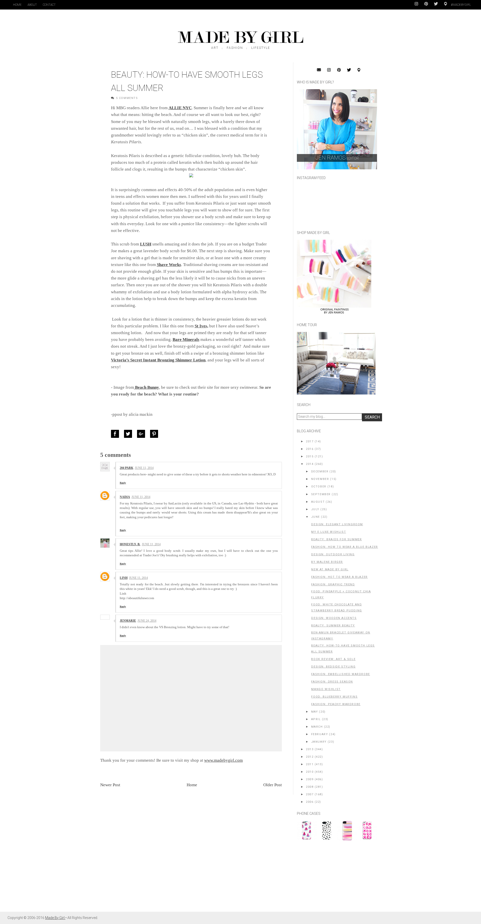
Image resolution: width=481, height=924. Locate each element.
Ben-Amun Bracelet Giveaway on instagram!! (340, 635)
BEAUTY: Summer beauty (333, 625)
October (318, 486)
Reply (123, 482)
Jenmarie (128, 620)
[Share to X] (129, 434)
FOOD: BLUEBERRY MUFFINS (334, 696)
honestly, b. (130, 544)
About (32, 5)
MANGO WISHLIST (325, 689)
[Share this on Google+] (142, 434)
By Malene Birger (327, 562)
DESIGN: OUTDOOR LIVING (332, 554)
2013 (309, 749)
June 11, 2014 (144, 468)
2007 (309, 794)
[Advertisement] (334, 878)
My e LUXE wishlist (328, 532)
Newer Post (110, 784)
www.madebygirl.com (223, 760)
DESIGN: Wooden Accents (333, 618)
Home (17, 5)
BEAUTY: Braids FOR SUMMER (336, 539)
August (318, 501)
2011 (309, 764)
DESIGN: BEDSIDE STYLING (333, 666)
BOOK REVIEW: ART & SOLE (333, 659)
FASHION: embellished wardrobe (340, 674)
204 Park (126, 468)
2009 (309, 779)
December (320, 471)
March (317, 726)
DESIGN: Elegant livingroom (337, 524)
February (319, 734)
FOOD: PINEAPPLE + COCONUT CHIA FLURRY (341, 594)
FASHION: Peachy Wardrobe (335, 704)
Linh (124, 578)
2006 (309, 802)
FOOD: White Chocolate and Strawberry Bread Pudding (336, 607)
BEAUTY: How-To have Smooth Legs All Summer (343, 648)
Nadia (125, 497)
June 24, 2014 (147, 620)
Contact (49, 5)
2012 (309, 756)
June (315, 516)
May (314, 711)
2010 (309, 771)
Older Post (272, 784)
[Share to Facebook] (116, 434)
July (315, 509)
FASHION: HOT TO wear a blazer (339, 577)
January (319, 741)
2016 (309, 449)
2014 (309, 464)
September (321, 494)
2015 (309, 456)
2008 (309, 786)
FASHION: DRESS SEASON (332, 681)
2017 (309, 441)
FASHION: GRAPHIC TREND (333, 584)
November (320, 479)
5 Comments (127, 98)
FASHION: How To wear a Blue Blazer (344, 547)
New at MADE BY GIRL (329, 569)
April (316, 719)
